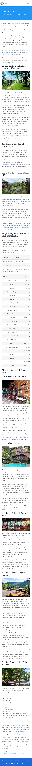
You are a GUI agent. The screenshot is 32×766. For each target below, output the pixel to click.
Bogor (15, 753)
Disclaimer (27, 760)
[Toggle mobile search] (28, 3)
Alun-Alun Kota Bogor (19, 201)
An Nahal (5, 751)
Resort (19, 753)
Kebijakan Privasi (19, 760)
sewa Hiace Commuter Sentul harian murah (15, 227)
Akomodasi (10, 753)
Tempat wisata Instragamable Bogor (13, 36)
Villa (23, 753)
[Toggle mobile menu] (31, 3)
